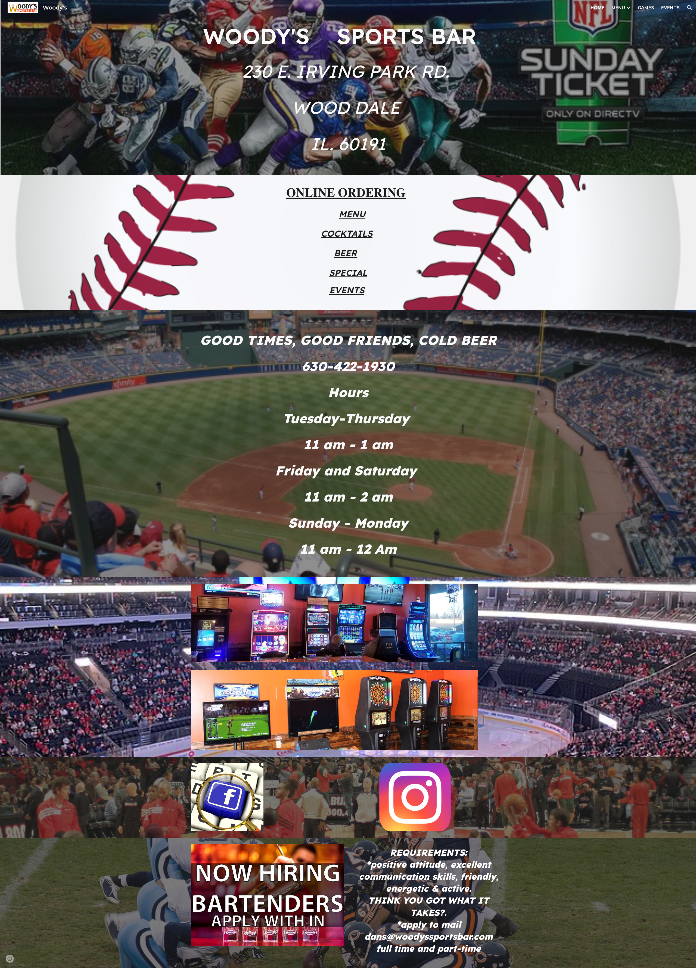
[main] (348, 35)
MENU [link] (618, 7)
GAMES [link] (646, 7)
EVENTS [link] (670, 7)
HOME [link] (597, 7)
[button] (689, 7)
